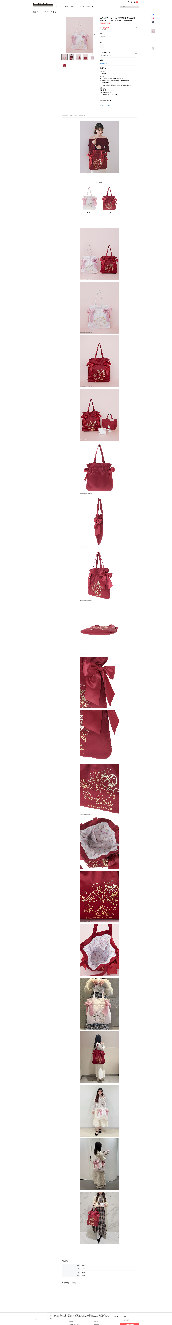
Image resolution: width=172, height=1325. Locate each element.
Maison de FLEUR (105, 63)
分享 (103, 105)
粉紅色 (103, 36)
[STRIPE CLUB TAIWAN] (43, 5)
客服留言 (96, 1322)
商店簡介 (71, 1322)
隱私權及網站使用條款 (74, 1324)
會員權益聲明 (97, 1324)
